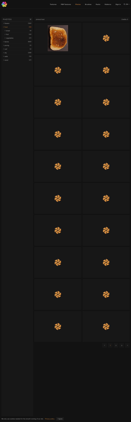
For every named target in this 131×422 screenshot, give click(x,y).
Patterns (108, 4)
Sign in (118, 4)
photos (38, 19)
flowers (18, 23)
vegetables (18, 38)
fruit (18, 34)
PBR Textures (66, 4)
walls (18, 56)
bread (18, 31)
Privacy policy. (50, 419)
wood (18, 60)
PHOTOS (7, 19)
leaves (18, 42)
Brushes (88, 4)
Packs (98, 4)
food (18, 27)
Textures (53, 4)
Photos (78, 4)
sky (18, 53)
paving (18, 45)
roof (18, 49)
